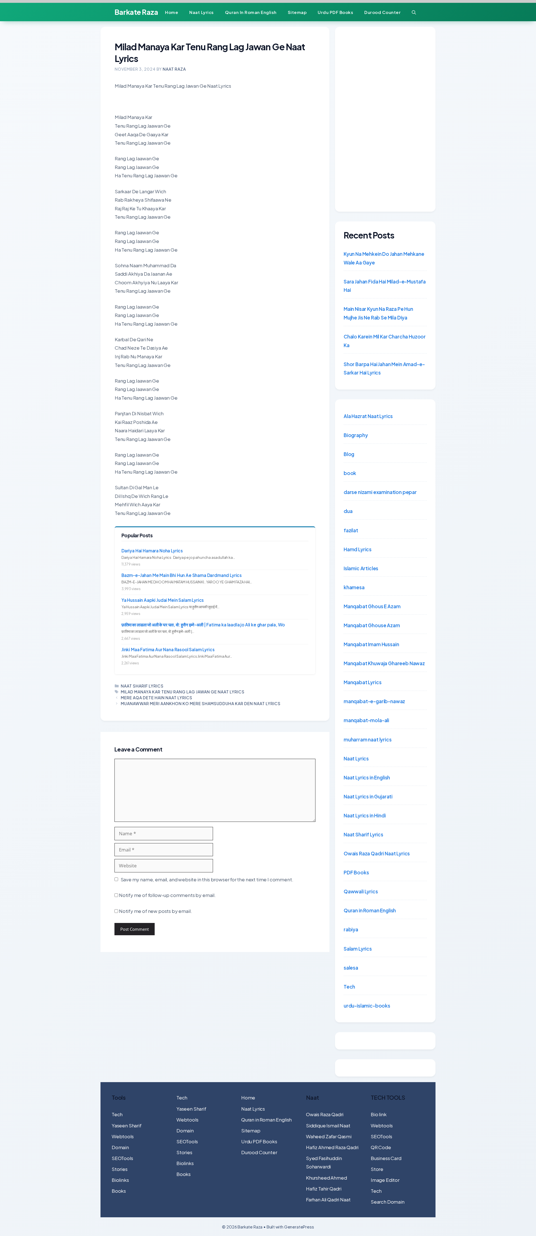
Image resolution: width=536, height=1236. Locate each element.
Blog (349, 454)
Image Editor (385, 1180)
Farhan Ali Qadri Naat (328, 1199)
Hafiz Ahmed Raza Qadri (332, 1147)
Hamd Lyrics (358, 549)
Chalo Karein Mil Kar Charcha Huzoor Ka (385, 340)
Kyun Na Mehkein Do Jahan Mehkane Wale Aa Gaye (384, 258)
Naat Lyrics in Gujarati (368, 796)
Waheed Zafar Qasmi (328, 1136)
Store (377, 1169)
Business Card (386, 1158)
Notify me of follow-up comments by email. (167, 895)
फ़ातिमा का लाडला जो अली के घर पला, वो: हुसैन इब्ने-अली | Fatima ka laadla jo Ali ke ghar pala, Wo (202, 624)
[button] (414, 12)
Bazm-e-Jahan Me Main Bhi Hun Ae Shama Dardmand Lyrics (181, 575)
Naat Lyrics (201, 12)
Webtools (123, 1136)
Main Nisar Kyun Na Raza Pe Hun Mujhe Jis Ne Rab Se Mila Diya (378, 313)
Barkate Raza (136, 12)
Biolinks (120, 1180)
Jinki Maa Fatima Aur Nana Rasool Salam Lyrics (167, 649)
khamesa (354, 587)
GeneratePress (299, 1226)
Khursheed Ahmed (326, 1178)
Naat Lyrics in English (367, 777)
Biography (356, 435)
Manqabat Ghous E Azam (372, 606)
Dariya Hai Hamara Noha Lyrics (152, 550)
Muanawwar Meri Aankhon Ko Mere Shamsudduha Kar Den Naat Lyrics (201, 703)
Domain (120, 1147)
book (350, 473)
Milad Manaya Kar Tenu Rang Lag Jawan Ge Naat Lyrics (183, 691)
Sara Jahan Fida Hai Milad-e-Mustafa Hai (385, 285)
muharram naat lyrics (368, 739)
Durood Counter (382, 12)
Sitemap (297, 12)
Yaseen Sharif (127, 1125)
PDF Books (356, 872)
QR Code (381, 1147)
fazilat (351, 530)
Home (171, 12)
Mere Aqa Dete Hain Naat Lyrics (156, 697)
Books (119, 1191)
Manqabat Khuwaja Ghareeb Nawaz (384, 663)
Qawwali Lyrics (361, 891)
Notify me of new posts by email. (155, 911)
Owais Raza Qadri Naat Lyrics (377, 853)
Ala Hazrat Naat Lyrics (368, 416)
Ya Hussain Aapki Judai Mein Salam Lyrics (162, 600)
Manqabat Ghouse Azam (372, 625)
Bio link (379, 1114)
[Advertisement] (385, 119)
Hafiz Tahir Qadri (323, 1188)
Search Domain (388, 1202)
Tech (349, 987)
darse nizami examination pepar (380, 492)
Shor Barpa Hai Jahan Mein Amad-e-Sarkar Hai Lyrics (384, 368)
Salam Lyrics (358, 949)
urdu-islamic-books (367, 1006)
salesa (351, 968)
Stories (120, 1169)
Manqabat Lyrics (362, 682)
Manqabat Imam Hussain (371, 644)
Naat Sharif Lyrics (142, 685)
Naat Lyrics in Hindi (365, 815)
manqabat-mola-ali (366, 720)
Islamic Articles (361, 568)
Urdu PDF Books (335, 12)
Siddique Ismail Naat (328, 1125)
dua (348, 511)
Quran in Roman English (251, 12)
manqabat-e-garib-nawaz (374, 701)
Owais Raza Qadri (324, 1114)
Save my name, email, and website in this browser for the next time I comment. (207, 879)
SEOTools (122, 1158)
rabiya (351, 929)
